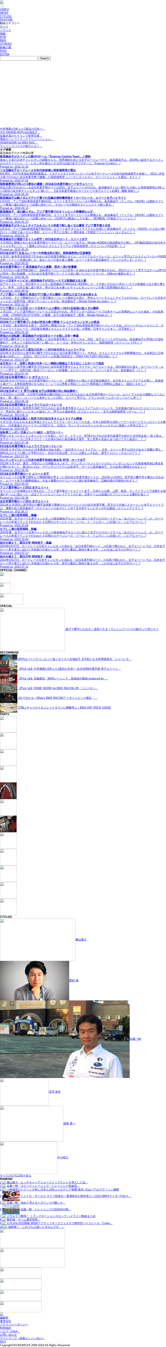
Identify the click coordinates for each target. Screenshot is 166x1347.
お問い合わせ (8, 1334)
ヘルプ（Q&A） (10, 1331)
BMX (3, 40)
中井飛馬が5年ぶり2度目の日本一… (22, 128)
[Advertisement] (83, 95)
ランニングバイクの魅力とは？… (21, 146)
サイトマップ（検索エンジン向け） (22, 1338)
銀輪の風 (5, 47)
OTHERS (6, 43)
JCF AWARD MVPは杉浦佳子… (20, 132)
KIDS (3, 50)
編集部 (4, 1317)
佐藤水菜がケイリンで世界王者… (21, 135)
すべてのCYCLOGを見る (15, 1175)
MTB (3, 37)
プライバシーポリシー (14, 1324)
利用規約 (5, 1328)
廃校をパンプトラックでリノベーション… (26, 139)
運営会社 (5, 1321)
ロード (4, 26)
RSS (3, 1341)
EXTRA (5, 54)
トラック (5, 30)
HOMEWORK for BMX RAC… (19, 142)
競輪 (3, 33)
